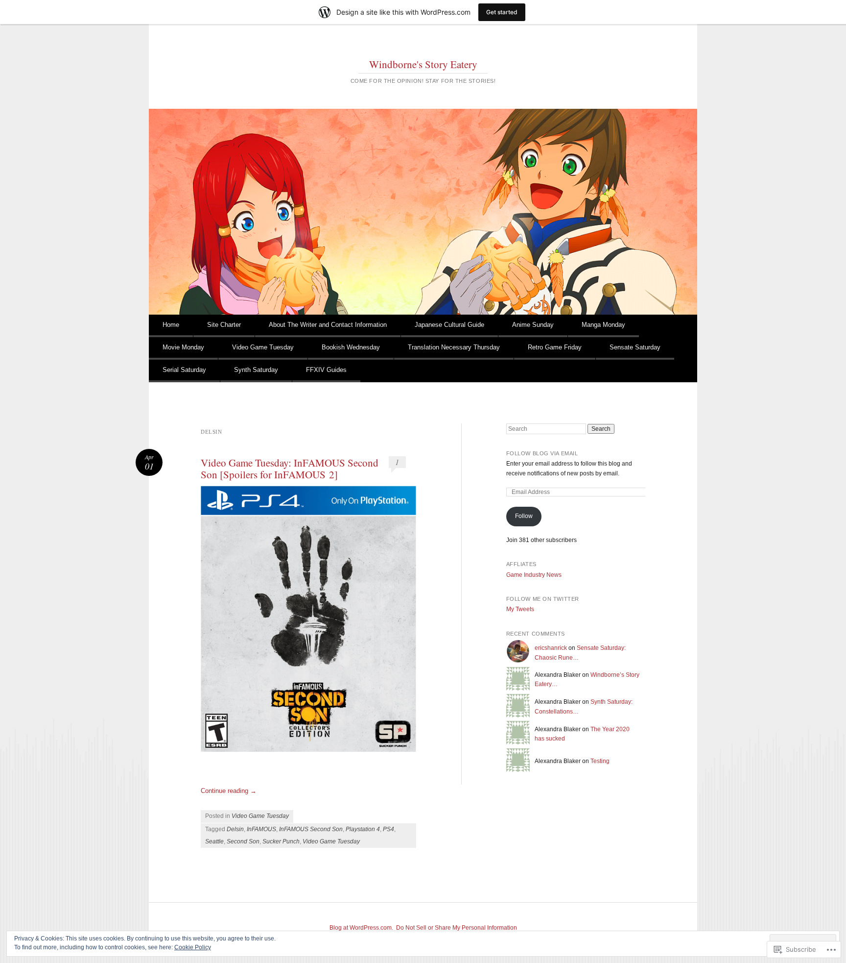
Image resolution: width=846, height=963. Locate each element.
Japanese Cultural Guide (449, 324)
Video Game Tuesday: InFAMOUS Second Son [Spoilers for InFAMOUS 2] (289, 468)
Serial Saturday (184, 369)
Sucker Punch (281, 841)
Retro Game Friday (555, 347)
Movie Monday (183, 347)
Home (171, 324)
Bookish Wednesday (351, 347)
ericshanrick (551, 647)
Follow (524, 516)
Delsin (235, 829)
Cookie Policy (192, 947)
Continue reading (229, 790)
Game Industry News (534, 574)
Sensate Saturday (635, 347)
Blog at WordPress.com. (361, 927)
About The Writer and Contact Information (328, 324)
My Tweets (520, 609)
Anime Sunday (533, 324)
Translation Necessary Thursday (454, 347)
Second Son (243, 841)
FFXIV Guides (326, 369)
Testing (600, 761)
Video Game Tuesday (263, 347)
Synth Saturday (256, 369)
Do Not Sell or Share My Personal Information (456, 927)
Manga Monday (603, 324)
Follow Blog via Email (542, 453)
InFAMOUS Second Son (311, 829)
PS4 (388, 829)
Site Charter (224, 324)
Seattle (214, 841)
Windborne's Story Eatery (423, 64)
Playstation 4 (363, 829)
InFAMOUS (261, 829)
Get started (501, 12)
